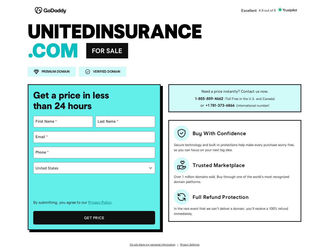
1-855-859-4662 (209, 98)
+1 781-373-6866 (220, 105)
